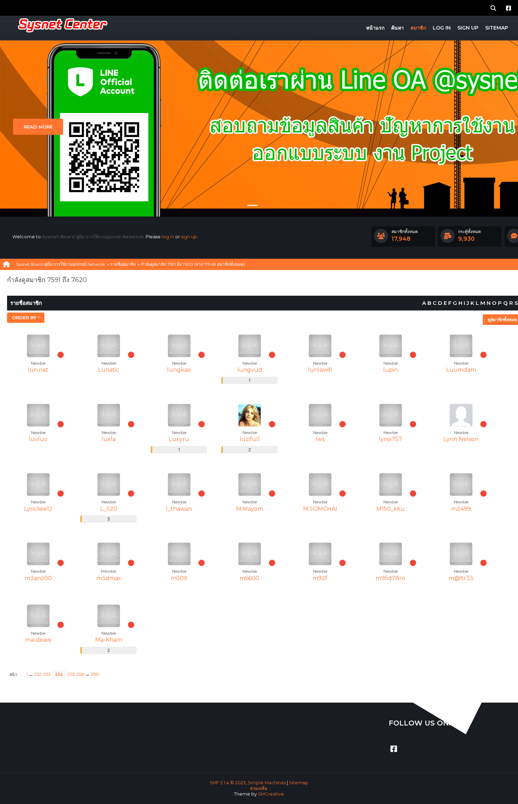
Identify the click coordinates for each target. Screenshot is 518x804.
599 (95, 674)
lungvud (249, 369)
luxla (108, 439)
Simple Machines (267, 782)
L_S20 (108, 508)
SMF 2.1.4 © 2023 (228, 782)
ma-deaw (38, 639)
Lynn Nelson (461, 439)
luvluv (38, 439)
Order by (24, 317)
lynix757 (390, 439)
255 (71, 674)
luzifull (250, 439)
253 (47, 674)
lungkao (179, 369)
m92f (320, 578)
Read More (38, 127)
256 (80, 674)
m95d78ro (390, 578)
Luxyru (179, 439)
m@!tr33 (461, 578)
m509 (179, 578)
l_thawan (179, 508)
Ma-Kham (108, 639)
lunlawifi (320, 369)
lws (320, 439)
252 (38, 674)
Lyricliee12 (38, 508)
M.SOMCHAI (320, 508)
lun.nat (38, 369)
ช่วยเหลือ (258, 788)
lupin (390, 369)
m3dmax (108, 578)
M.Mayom (249, 508)
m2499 (461, 508)
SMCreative (271, 794)
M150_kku (390, 508)
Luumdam (461, 369)
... (31, 674)
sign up (189, 236)
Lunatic (108, 369)
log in (168, 236)
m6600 (249, 578)
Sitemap (298, 782)
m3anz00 (38, 578)
